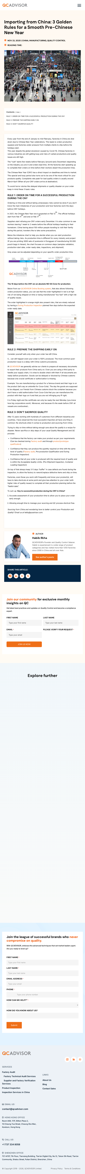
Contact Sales (49, 1088)
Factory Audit (8, 1072)
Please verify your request (58, 629)
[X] (28, 576)
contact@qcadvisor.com (15, 1109)
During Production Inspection (30, 305)
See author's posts (45, 557)
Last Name (48, 617)
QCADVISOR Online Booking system (36, 288)
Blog (44, 1084)
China (25, 40)
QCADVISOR (15, 366)
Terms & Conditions (72, 1168)
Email (10, 629)
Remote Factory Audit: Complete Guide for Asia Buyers (42, 823)
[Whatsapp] (22, 576)
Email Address (15, 978)
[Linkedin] (16, 576)
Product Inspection (11, 1088)
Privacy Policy (57, 1168)
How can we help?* (17, 1000)
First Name (12, 617)
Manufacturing (37, 40)
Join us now (24, 644)
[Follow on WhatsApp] (80, 1059)
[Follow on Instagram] (67, 1059)
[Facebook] (10, 576)
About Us (46, 1080)
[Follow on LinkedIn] (73, 1059)
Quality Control (56, 40)
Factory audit (36, 441)
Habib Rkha (39, 538)
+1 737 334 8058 (11, 1144)
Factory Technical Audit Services (20, 1076)
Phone (10, 989)
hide (17, 112)
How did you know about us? (22, 1010)
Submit (14, 1025)
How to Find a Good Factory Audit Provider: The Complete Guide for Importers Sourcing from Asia (38, 749)
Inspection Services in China (16, 1092)
